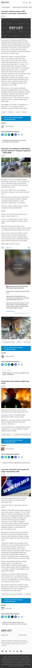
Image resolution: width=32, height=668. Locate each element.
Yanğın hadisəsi (6, 434)
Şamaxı (11, 112)
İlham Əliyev (6, 7)
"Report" (15, 190)
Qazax (4, 112)
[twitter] (12, 134)
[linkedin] (15, 134)
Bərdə (19, 342)
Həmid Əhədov (9, 449)
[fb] (2, 134)
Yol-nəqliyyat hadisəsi (8, 342)
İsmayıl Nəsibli (9, 126)
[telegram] (9, 134)
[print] (19, 134)
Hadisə (3, 16)
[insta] (6, 651)
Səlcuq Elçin (8, 608)
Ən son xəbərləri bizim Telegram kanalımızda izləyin (13, 118)
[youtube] (21, 651)
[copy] (22, 134)
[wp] (6, 134)
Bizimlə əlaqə (22, 635)
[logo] (5, 3)
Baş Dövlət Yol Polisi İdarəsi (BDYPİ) (12, 594)
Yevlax (17, 112)
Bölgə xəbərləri (9, 356)
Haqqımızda (4, 635)
